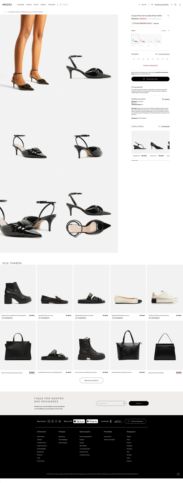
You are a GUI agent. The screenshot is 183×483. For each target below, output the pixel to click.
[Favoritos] (171, 4)
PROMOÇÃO (51, 4)
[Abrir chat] (178, 474)
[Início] (7, 5)
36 (148, 59)
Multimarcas (62, 436)
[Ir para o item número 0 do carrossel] (134, 160)
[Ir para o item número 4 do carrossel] (160, 160)
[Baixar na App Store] (79, 421)
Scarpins (129, 442)
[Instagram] (49, 421)
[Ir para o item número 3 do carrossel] (153, 160)
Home (5, 12)
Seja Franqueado (63, 442)
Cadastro (82, 439)
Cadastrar (139, 403)
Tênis (128, 451)
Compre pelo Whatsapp (137, 421)
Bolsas (36, 4)
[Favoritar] (168, 15)
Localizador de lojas (84, 454)
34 (138, 59)
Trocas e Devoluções (85, 448)
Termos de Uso (107, 436)
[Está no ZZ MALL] (118, 421)
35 (143, 59)
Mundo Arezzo (41, 461)
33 (134, 59)
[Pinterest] (60, 421)
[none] (124, 403)
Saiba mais (156, 23)
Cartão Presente (84, 451)
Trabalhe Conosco (41, 442)
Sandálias (129, 454)
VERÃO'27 (43, 4)
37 (153, 59)
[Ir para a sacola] (180, 4)
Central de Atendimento (86, 436)
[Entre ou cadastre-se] (176, 4)
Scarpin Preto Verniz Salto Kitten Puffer (26, 12)
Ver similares (165, 126)
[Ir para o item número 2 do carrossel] (147, 160)
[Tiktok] (56, 421)
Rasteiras (129, 461)
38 (158, 59)
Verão (38, 458)
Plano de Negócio (63, 439)
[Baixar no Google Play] (92, 421)
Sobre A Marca (41, 436)
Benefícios (39, 454)
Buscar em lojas (152, 79)
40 (167, 59)
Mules (128, 458)
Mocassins (129, 448)
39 (162, 59)
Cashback (39, 439)
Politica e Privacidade (109, 439)
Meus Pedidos (83, 445)
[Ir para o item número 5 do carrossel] (166, 160)
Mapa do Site (40, 451)
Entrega (82, 442)
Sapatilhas (129, 445)
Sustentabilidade (41, 448)
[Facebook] (52, 421)
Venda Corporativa (42, 445)
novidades (20, 4)
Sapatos (29, 4)
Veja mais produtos (91, 380)
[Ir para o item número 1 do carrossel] (141, 160)
